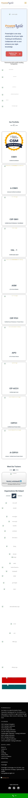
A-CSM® (14, 188)
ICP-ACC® (14, 388)
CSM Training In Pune (6, 728)
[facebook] (9, 788)
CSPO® (14, 423)
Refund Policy (4, 758)
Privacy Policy (4, 754)
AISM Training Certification (8, 735)
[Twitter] (14, 788)
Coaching (3, 753)
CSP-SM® (14, 219)
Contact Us (4, 749)
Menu (25, 3)
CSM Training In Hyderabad (8, 726)
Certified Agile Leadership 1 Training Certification (13, 733)
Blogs (2, 751)
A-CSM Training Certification (8, 729)
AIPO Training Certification (7, 737)
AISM (14, 285)
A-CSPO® (14, 452)
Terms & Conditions (6, 756)
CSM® (14, 157)
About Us (3, 747)
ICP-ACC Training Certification (8, 739)
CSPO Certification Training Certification (11, 741)
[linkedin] (18, 788)
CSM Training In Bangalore (8, 724)
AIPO (14, 353)
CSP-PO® (14, 318)
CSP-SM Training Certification (8, 731)
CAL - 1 (14, 250)
